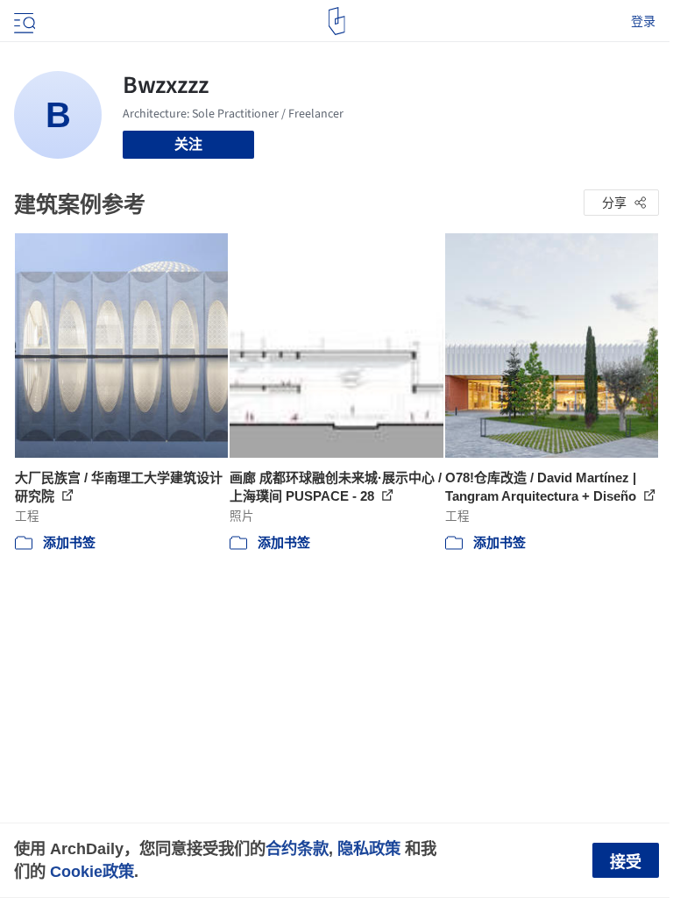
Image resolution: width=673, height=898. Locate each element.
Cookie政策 (92, 871)
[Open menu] (23, 21)
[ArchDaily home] (337, 21)
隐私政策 (368, 848)
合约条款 (297, 848)
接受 (625, 862)
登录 (643, 21)
